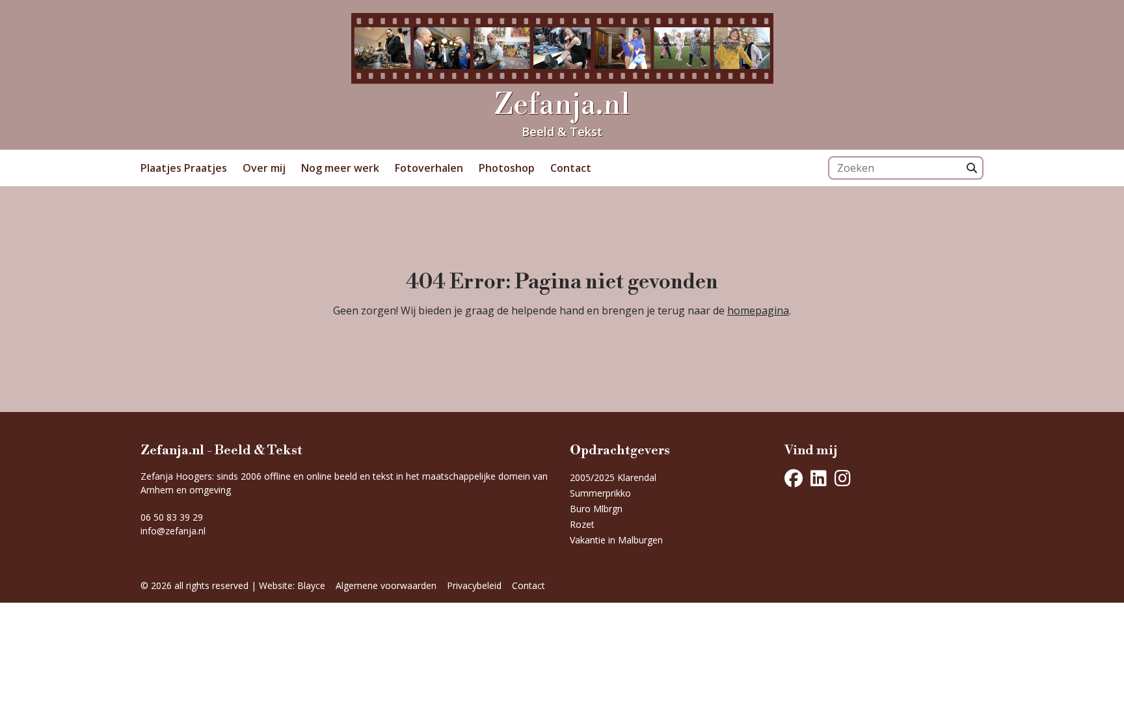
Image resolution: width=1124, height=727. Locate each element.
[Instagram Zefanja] (843, 478)
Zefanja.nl (562, 105)
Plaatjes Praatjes (183, 168)
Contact (570, 168)
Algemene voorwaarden (386, 585)
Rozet (582, 524)
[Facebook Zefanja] (793, 478)
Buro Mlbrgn (596, 508)
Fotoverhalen (429, 168)
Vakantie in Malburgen (616, 540)
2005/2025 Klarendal (613, 477)
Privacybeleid (474, 585)
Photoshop (507, 168)
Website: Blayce (292, 585)
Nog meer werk (340, 168)
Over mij (264, 168)
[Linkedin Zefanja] (818, 478)
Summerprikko (600, 493)
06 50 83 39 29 (171, 517)
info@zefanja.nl (173, 531)
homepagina (758, 310)
